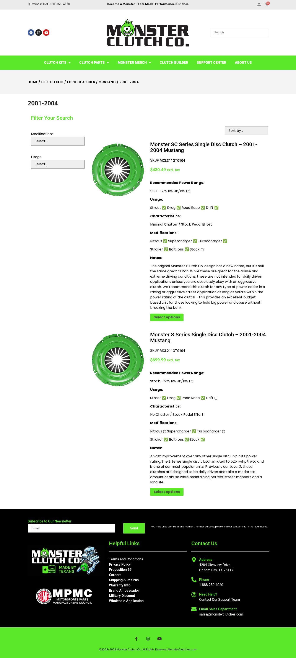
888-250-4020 (60, 4)
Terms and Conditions (126, 559)
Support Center (211, 63)
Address (205, 560)
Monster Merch (132, 63)
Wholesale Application (126, 601)
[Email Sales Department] (194, 609)
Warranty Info (119, 585)
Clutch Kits (55, 63)
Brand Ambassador (124, 590)
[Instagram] (38, 32)
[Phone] (194, 579)
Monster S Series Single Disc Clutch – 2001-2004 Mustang (208, 338)
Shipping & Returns (124, 580)
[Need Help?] (194, 594)
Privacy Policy (120, 564)
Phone (204, 580)
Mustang (107, 82)
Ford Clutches (81, 82)
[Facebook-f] (136, 638)
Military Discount (122, 596)
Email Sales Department (218, 609)
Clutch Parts (92, 63)
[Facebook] (31, 32)
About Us (243, 63)
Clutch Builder (174, 63)
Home (33, 82)
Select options (167, 317)
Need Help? (208, 594)
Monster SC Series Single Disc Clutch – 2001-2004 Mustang (203, 147)
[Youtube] (46, 32)
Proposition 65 (120, 570)
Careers (115, 575)
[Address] (194, 559)
